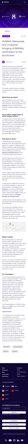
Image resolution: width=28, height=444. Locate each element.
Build (3, 368)
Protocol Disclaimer (14, 424)
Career (18, 374)
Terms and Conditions (14, 428)
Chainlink (4, 189)
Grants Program (21, 376)
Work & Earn (5, 376)
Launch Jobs (5, 374)
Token (18, 370)
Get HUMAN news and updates (11, 405)
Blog (3, 372)
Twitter (11, 306)
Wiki (3, 297)
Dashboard (5, 370)
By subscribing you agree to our (11, 414)
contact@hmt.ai (14, 420)
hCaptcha (4, 105)
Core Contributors (21, 372)
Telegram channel (7, 308)
